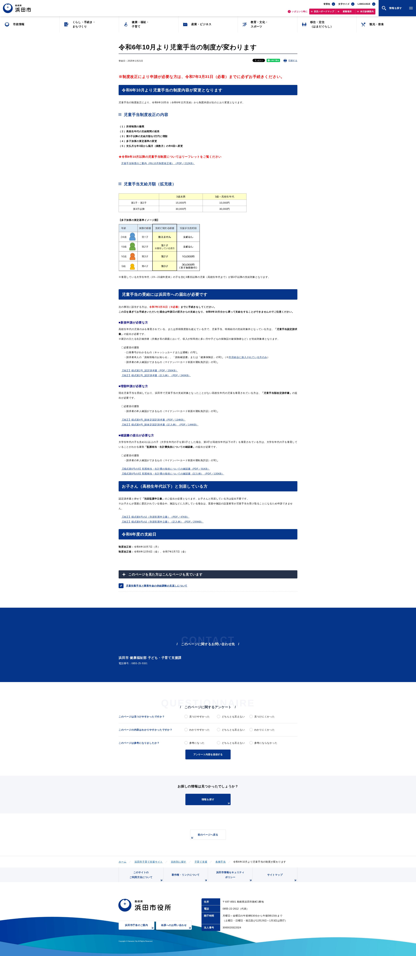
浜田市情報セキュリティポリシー (230, 875)
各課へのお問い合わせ (174, 925)
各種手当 (220, 861)
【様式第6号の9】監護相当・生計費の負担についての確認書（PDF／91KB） (165, 468)
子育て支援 (201, 861)
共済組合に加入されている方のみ (248, 357)
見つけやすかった (199, 716)
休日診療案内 (367, 11)
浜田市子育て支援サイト (149, 861)
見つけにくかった (264, 716)
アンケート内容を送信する (208, 754)
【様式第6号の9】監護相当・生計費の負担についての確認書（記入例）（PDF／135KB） (172, 473)
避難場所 (347, 11)
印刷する (292, 60)
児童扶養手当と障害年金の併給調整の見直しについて (156, 585)
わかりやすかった (199, 729)
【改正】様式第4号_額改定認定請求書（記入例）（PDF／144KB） (160, 424)
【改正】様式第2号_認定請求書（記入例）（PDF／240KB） (156, 375)
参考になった (197, 742)
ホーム (122, 861)
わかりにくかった (264, 729)
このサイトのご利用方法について (141, 875)
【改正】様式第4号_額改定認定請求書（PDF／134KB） (153, 419)
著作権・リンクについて (186, 874)
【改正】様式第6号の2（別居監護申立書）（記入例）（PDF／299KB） (162, 521)
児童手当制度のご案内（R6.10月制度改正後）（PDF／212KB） (158, 163)
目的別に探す (178, 861)
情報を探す (208, 799)
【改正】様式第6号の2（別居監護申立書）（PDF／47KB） (155, 516)
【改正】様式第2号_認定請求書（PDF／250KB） (149, 370)
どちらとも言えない (233, 716)
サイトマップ (275, 874)
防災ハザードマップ (324, 11)
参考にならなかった (265, 742)
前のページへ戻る (208, 834)
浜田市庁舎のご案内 (136, 925)
